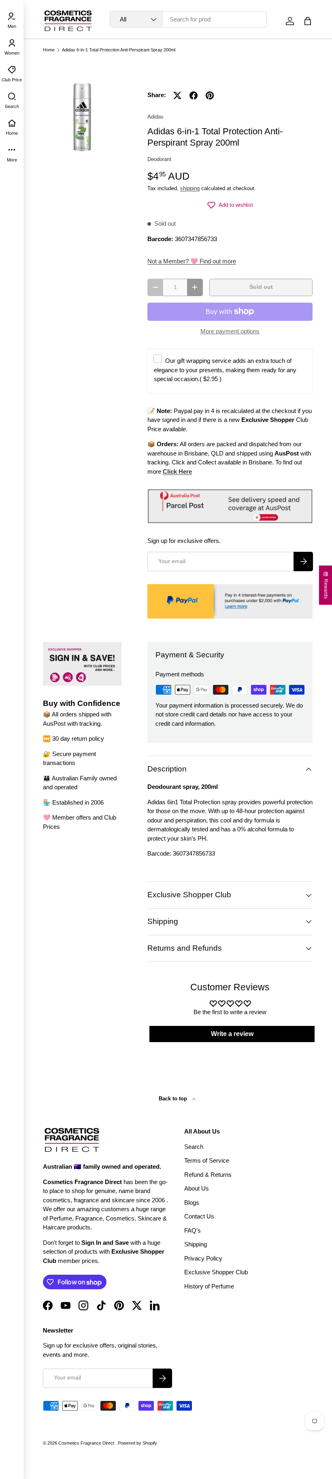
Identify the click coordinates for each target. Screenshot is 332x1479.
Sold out (261, 287)
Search (193, 1146)
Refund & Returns (208, 1174)
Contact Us (199, 1216)
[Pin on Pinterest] (210, 95)
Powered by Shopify (137, 1443)
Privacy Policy (203, 1258)
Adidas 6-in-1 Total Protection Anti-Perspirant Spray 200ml (118, 50)
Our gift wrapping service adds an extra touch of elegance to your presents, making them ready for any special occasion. (225, 369)
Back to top (174, 1098)
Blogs (191, 1202)
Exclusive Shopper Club (216, 1272)
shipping (190, 188)
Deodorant (159, 159)
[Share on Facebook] (193, 95)
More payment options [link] (230, 331)
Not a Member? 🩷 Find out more (191, 261)
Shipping (195, 1244)
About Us (196, 1188)
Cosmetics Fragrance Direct (86, 1443)
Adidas (155, 117)
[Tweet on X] (177, 95)
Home (49, 50)
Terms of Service (206, 1160)
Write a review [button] (232, 1033)
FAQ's (192, 1230)
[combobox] (188, 19)
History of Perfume (209, 1286)
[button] (308, 21)
